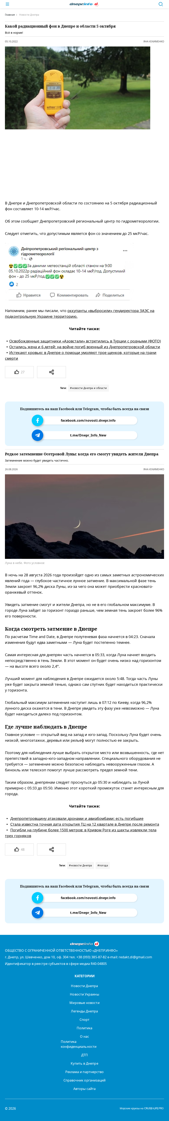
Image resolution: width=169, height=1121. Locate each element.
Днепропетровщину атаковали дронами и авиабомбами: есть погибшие (76, 818)
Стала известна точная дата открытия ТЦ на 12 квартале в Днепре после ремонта (84, 824)
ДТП (84, 1055)
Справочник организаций (84, 1080)
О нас (84, 1036)
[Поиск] (160, 4)
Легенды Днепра (84, 1011)
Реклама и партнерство (84, 1072)
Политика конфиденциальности (78, 1044)
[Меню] (7, 4)
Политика (85, 1028)
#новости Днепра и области (88, 388)
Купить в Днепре (84, 1063)
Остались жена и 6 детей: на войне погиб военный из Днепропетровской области (84, 346)
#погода (102, 865)
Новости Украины (84, 994)
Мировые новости (84, 1002)
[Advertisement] (81, 165)
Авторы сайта (84, 1088)
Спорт (84, 1019)
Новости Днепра (84, 986)
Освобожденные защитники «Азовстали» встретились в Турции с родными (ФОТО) (85, 341)
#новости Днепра (80, 865)
